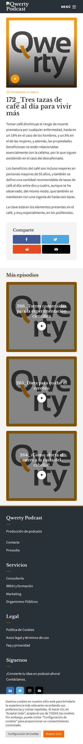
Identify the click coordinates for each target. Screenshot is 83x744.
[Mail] (39, 691)
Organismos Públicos (22, 601)
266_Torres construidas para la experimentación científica (42, 311)
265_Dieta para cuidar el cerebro (41, 385)
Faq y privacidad (18, 645)
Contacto (13, 542)
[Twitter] (20, 691)
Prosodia (13, 550)
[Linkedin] (10, 691)
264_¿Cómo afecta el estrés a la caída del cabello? (41, 460)
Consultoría (15, 578)
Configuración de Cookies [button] (23, 734)
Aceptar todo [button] (54, 734)
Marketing (13, 594)
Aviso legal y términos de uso (27, 637)
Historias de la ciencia (24, 92)
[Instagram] (30, 691)
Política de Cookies (20, 629)
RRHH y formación (19, 586)
